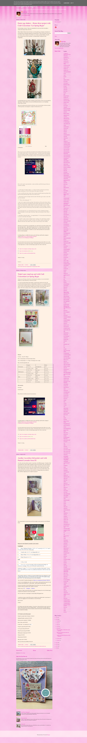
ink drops (65, 318)
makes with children (67, 364)
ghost (64, 277)
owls (64, 406)
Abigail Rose (66, 59)
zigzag (65, 610)
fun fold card (66, 268)
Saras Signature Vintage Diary (66, 459)
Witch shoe (65, 598)
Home (34, 650)
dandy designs (66, 164)
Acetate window (66, 67)
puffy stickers (66, 432)
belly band (65, 87)
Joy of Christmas (66, 336)
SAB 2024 (65, 446)
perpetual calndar (66, 413)
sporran (65, 503)
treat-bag (65, 562)
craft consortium (66, 150)
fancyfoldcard (66, 219)
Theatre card (66, 551)
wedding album (66, 586)
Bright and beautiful (67, 108)
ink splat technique (67, 320)
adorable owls (66, 70)
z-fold (65, 608)
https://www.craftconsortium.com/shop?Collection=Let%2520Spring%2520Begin (27, 237)
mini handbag (66, 384)
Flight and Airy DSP (67, 242)
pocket (43, 646)
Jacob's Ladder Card (67, 329)
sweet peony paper (67, 528)
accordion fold (22, 646)
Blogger (48, 734)
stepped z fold (66, 519)
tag (64, 532)
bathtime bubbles (66, 79)
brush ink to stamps (67, 110)
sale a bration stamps (67, 449)
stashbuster (65, 516)
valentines (65, 582)
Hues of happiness (67, 312)
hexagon (65, 302)
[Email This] (30, 264)
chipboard (65, 129)
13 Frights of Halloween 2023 (66, 57)
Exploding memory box (67, 206)
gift (64, 279)
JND (64, 331)
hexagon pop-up (66, 304)
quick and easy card (67, 440)
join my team (66, 334)
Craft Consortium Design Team (66, 153)
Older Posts (49, 650)
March (58, 628)
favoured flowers (66, 225)
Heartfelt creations (67, 297)
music (65, 388)
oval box (65, 403)
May (58, 624)
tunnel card (65, 578)
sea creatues (65, 468)
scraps (65, 467)
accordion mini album (66, 63)
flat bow (65, 239)
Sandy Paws (66, 454)
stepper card (66, 521)
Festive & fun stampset (66, 231)
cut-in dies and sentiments (66, 159)
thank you (65, 546)
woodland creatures (67, 601)
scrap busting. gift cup (66, 463)
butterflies (27, 646)
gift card (65, 282)
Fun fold (65, 267)
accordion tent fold (67, 65)
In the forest (66, 315)
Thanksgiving (66, 549)
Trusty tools (65, 576)
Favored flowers (66, 224)
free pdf (65, 259)
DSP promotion (66, 187)
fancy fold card (31, 646)
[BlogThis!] (31, 264)
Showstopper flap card (66, 485)
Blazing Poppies (66, 95)
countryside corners (67, 144)
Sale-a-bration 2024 (67, 451)
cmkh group (66, 138)
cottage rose (66, 141)
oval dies (65, 404)
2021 (57, 646)
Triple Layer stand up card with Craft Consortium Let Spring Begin (31, 275)
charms (65, 125)
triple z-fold (66, 573)
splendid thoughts (66, 500)
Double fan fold (66, 173)
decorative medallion (67, 167)
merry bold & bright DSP (67, 375)
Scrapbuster (66, 465)
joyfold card (66, 337)
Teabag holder (66, 541)
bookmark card (66, 99)
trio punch (65, 567)
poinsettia (65, 419)
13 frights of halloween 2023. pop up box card (67, 54)
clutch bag (65, 136)
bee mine (65, 86)
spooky (65, 501)
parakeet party (66, 409)
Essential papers (66, 201)
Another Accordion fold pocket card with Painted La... (63, 636)
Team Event (65, 544)
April (58, 626)
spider (65, 498)
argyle (65, 75)
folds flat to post (66, 250)
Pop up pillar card (66, 423)
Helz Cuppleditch (66, 301)
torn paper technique (67, 559)
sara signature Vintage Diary (66, 457)
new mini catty (66, 395)
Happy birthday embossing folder (66, 292)
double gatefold (66, 175)
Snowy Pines (66, 490)
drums (65, 186)
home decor (24, 266)
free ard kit (65, 255)
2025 (57, 617)
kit (64, 345)
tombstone (65, 556)
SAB (64, 444)
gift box (65, 280)
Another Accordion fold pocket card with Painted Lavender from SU (32, 459)
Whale (65, 589)
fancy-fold (65, 216)
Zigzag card (23, 724)
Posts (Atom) (23, 652)
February (58, 638)
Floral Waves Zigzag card (25, 712)
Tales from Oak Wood (66, 536)
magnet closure (66, 362)
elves (64, 196)
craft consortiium (66, 149)
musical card (66, 390)
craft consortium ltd (67, 155)
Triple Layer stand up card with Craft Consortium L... (63, 633)
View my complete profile (25, 15)
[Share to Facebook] (34, 264)
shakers (38, 266)
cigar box (65, 133)
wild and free (66, 592)
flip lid (65, 244)
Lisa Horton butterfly (67, 354)
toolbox (65, 557)
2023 (57, 642)
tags (45, 646)
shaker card (65, 478)
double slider (66, 178)
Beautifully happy (67, 84)
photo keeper (66, 414)
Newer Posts (19, 650)
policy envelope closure (66, 422)
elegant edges (25, 12)
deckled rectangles (67, 165)
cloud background (67, 134)
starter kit (65, 514)
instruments (65, 321)
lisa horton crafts (66, 356)
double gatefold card (67, 176)
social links (65, 492)
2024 (57, 619)
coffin (64, 139)
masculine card (66, 369)
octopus (65, 400)
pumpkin (65, 435)
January (58, 640)
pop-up (65, 426)
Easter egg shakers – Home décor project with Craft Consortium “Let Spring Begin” (34, 24)
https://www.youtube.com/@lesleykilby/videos (27, 253)
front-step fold (66, 265)
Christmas (65, 131)
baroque (65, 76)
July (58, 622)
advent (65, 73)
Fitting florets (66, 234)
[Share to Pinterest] (35, 264)
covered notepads (66, 147)
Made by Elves (66, 359)
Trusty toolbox (66, 574)
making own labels (67, 366)
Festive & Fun (66, 229)
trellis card (65, 565)
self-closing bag (66, 471)
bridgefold (65, 107)
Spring (65, 505)
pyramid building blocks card (66, 438)
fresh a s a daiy (66, 260)
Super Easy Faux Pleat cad (21, 656)
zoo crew (65, 612)
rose (64, 443)
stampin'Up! (66, 513)
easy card (65, 192)
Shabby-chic (66, 475)
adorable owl (66, 68)
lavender (40, 646)
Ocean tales (65, 398)
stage (64, 511)
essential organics (66, 199)
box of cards (66, 105)
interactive (65, 323)
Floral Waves (66, 246)
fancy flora (65, 211)
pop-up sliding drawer (66, 430)
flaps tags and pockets (67, 238)
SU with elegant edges (66, 526)
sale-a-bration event (67, 452)
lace (64, 347)
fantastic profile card (67, 221)
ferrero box (65, 227)
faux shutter (66, 222)
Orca (64, 401)
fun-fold (65, 270)
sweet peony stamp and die (67, 531)
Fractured (65, 252)
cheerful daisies (66, 126)
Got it (72, 3)
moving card (66, 385)
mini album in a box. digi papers (67, 382)
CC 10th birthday (66, 121)
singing (65, 489)
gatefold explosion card (67, 275)
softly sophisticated (67, 493)
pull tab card (66, 434)
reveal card (65, 441)
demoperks (65, 168)
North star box (66, 396)
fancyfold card (66, 217)
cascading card (66, 120)
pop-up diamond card (67, 428)
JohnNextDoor (66, 332)
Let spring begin (34, 266)
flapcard (65, 236)
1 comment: (26, 264)
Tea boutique (66, 540)
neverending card (66, 392)
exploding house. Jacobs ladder (66, 203)
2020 (57, 648)
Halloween (65, 288)
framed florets (66, 254)
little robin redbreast (67, 358)
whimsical (65, 590)
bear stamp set (66, 83)
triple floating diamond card (66, 571)
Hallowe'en (65, 287)
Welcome (65, 587)
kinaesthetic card (66, 344)
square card (65, 506)
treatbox (65, 564)
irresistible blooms (67, 328)
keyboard (65, 341)
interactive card (66, 324)
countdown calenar (67, 142)
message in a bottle (67, 376)
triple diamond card (67, 569)
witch (64, 596)
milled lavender (66, 379)
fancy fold (65, 213)
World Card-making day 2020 (67, 605)
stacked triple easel (67, 509)
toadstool (65, 554)
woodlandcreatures (67, 603)
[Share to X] (32, 264)
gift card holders (66, 284)
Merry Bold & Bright (67, 372)
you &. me (65, 607)
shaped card (65, 483)
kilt (64, 342)
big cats (65, 92)
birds (64, 94)
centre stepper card (67, 123)
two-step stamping (67, 579)
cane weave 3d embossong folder (66, 118)
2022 (57, 644)
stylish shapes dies (67, 524)
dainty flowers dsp (67, 162)
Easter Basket (66, 190)
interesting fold (66, 326)
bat (64, 78)
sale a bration (66, 448)
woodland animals (67, 599)
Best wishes (65, 91)
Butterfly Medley (66, 113)
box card (65, 103)
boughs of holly (66, 102)
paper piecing (66, 408)
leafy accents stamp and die (67, 351)
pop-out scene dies (67, 425)
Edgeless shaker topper (66, 194)
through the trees (66, 552)
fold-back (65, 247)
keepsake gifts (29, 266)
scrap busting (66, 461)
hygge (65, 313)
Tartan (65, 538)
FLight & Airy (66, 241)
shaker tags (65, 480)
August (58, 621)
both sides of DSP (66, 100)
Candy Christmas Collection (66, 116)
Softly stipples (66, 495)
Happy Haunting (66, 296)
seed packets (66, 470)
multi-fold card (66, 387)
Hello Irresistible (66, 299)
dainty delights (66, 160)
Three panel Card (24, 718)
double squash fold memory (67, 181)
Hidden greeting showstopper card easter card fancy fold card (67, 307)
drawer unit (65, 184)
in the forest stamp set (67, 316)
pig (64, 416)
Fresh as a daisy (66, 262)
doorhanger (65, 172)
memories (65, 370)
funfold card (36, 646)
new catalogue (66, 393)
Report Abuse (57, 51)
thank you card (66, 548)
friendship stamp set (67, 263)
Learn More (66, 3)
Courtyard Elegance (67, 146)
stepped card (66, 517)
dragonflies (65, 182)
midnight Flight (66, 378)
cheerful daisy (66, 128)
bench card (65, 89)
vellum (65, 584)
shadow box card (66, 476)
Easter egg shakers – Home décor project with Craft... (63, 630)
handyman (65, 290)
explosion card (66, 208)
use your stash (66, 581)
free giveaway (66, 257)
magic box (65, 361)
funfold (65, 271)
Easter (21, 266)
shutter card (65, 487)
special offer (66, 497)
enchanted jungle (66, 198)
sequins (65, 473)
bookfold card (66, 97)
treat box (65, 561)
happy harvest (66, 294)
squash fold (65, 508)
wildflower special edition (67, 595)
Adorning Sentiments (67, 71)
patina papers (66, 411)
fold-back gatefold (67, 249)
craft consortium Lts (67, 156)
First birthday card (67, 233)
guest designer (66, 285)
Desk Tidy (65, 170)
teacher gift (65, 543)
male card (65, 367)
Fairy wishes (66, 209)
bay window (66, 81)
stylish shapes (66, 522)
